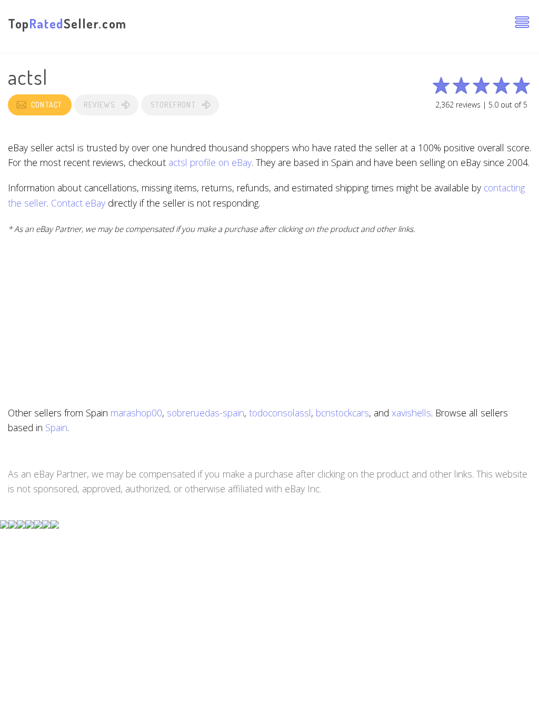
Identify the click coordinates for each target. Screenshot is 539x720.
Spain (56, 427)
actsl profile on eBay (210, 162)
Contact (46, 104)
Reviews (99, 104)
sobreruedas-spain (205, 412)
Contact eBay (78, 203)
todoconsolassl (280, 412)
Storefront (173, 104)
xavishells (411, 412)
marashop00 (136, 412)
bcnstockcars (342, 412)
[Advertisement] (269, 320)
